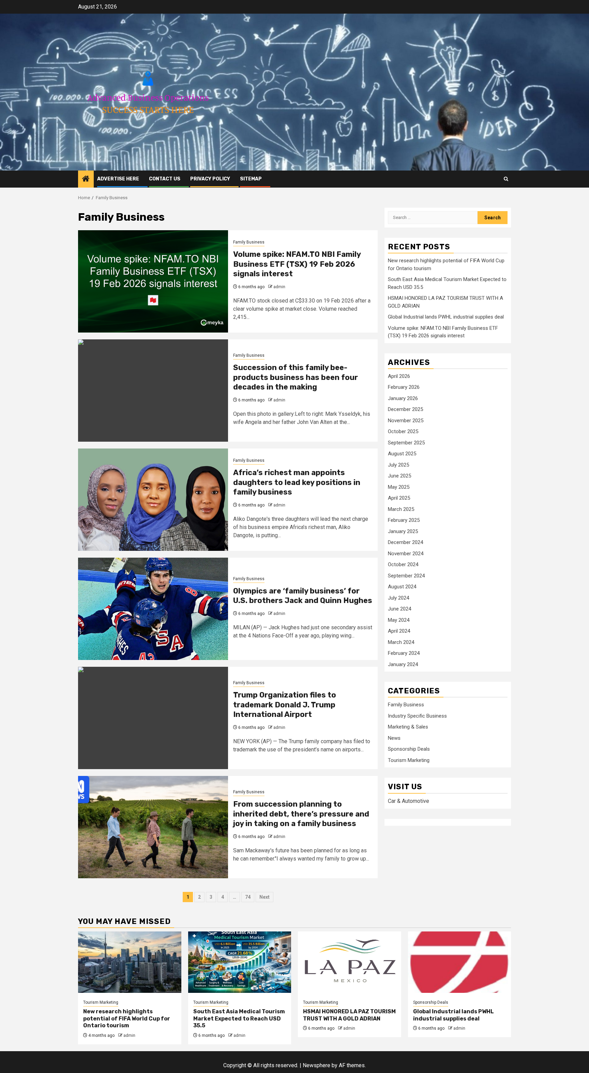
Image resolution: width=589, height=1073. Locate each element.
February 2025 (404, 520)
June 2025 (399, 476)
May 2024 (398, 620)
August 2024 (402, 587)
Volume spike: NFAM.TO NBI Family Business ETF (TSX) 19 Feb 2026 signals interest (297, 264)
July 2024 (398, 598)
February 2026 (404, 387)
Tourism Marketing (408, 761)
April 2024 (399, 631)
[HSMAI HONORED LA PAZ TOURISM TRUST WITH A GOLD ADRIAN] (349, 962)
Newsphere (316, 1065)
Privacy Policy (210, 179)
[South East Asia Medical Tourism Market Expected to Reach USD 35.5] (239, 962)
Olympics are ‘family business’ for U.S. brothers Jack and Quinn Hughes (302, 595)
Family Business (249, 242)
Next (264, 897)
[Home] (86, 179)
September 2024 (406, 576)
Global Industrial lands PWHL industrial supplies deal (446, 317)
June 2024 (399, 609)
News (394, 738)
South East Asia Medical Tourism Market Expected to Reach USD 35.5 (239, 1018)
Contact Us (164, 179)
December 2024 (405, 543)
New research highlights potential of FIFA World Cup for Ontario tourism (126, 1018)
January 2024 (403, 664)
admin (279, 286)
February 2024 (404, 653)
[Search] (506, 179)
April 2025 (399, 498)
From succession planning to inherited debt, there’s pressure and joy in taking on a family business (301, 813)
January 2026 (403, 398)
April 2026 (399, 376)
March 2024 (401, 642)
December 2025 (405, 410)
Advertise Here (118, 179)
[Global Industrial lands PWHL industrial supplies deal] (459, 962)
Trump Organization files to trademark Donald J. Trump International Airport (284, 704)
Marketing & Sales (408, 727)
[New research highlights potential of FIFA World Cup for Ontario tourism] (129, 962)
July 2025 (398, 465)
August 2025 (402, 454)
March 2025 (401, 509)
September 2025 (406, 443)
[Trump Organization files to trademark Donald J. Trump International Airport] (153, 718)
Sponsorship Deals (409, 749)
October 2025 (403, 432)
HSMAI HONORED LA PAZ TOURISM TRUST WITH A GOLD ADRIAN (349, 1015)
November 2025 (405, 420)
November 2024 (405, 553)
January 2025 (403, 531)
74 (248, 897)
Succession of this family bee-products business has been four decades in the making (295, 377)
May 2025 (398, 487)
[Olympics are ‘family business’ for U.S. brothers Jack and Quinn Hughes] (153, 609)
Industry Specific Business (417, 716)
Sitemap (251, 179)
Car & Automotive (408, 801)
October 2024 (403, 565)
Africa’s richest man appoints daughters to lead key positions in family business (296, 482)
